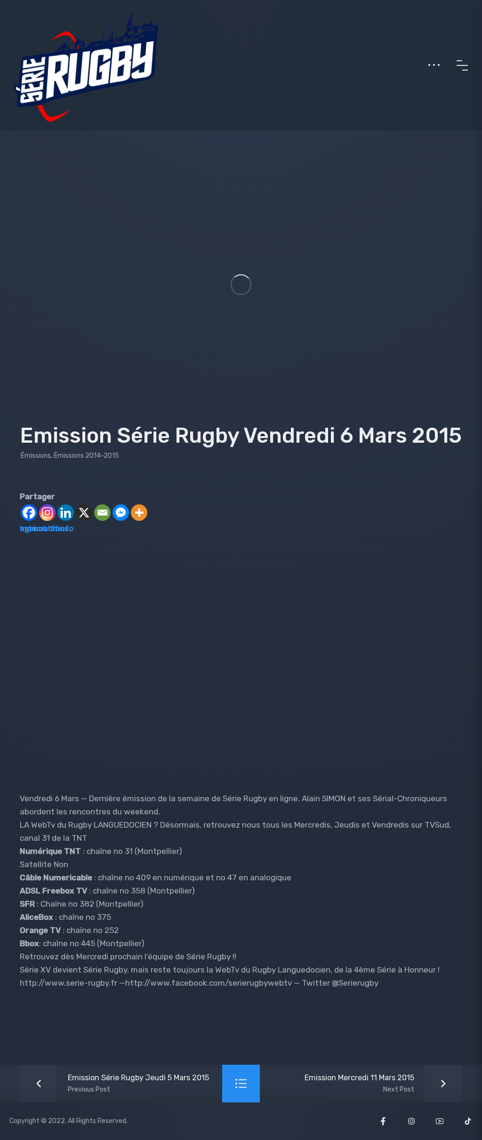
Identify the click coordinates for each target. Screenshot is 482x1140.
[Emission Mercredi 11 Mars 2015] (380, 1083)
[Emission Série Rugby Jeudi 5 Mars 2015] (117, 1083)
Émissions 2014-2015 (86, 456)
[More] (139, 512)
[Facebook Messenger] (120, 512)
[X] (84, 512)
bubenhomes (44, 528)
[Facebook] (29, 512)
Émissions (36, 456)
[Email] (102, 512)
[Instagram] (47, 512)
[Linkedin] (65, 512)
